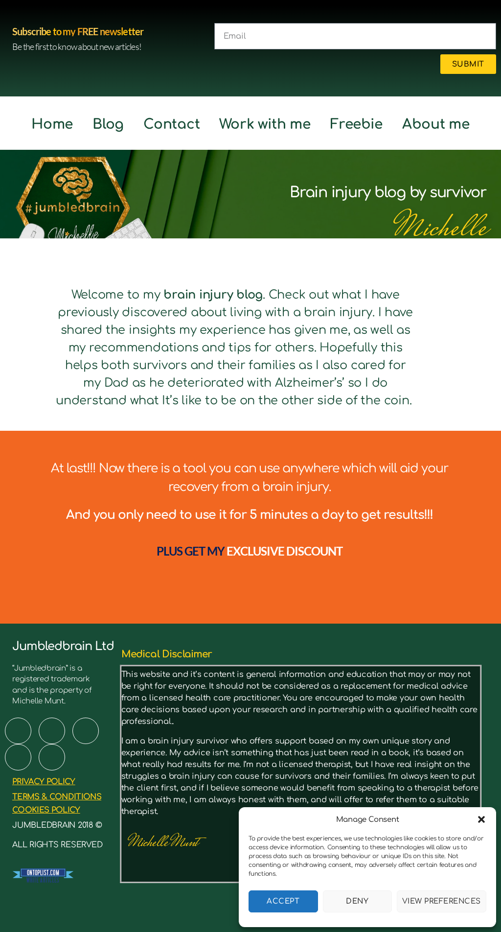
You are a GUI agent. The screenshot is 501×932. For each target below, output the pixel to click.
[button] (481, 819)
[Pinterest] (52, 731)
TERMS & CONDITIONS (56, 796)
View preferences (441, 901)
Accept (283, 901)
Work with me (264, 124)
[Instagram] (18, 757)
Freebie (356, 124)
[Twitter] (85, 731)
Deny (357, 901)
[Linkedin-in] (52, 757)
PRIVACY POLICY (43, 781)
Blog (108, 124)
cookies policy (46, 810)
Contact (171, 124)
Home (52, 124)
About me (436, 124)
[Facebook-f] (18, 731)
